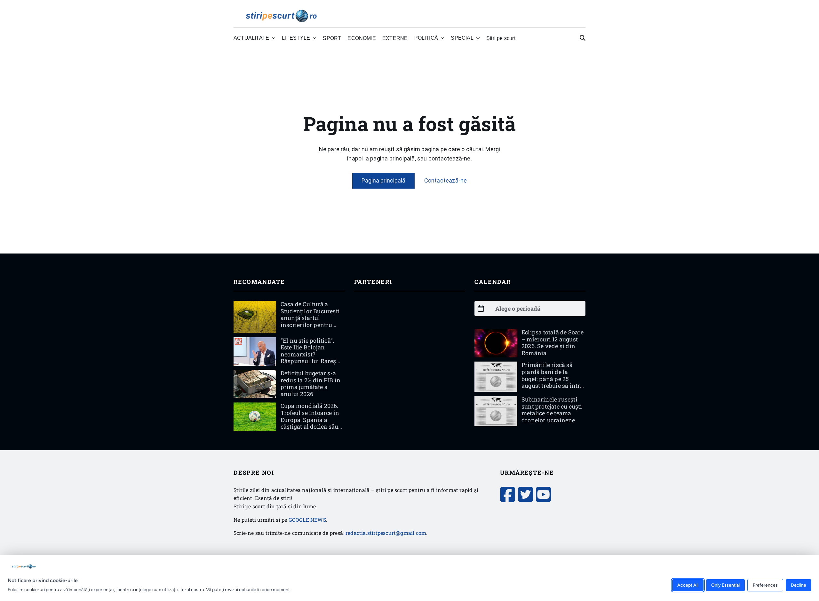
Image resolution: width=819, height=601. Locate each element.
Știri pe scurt (500, 38)
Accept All (687, 585)
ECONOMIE (361, 38)
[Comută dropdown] (273, 38)
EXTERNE (395, 38)
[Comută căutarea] (582, 38)
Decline (798, 585)
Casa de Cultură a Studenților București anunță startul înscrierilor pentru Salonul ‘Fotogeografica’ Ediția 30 (311, 324)
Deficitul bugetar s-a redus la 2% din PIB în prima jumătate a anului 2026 (310, 383)
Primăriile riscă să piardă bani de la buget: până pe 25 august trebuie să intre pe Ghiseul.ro (552, 378)
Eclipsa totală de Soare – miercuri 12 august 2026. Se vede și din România (552, 342)
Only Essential (725, 585)
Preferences (765, 585)
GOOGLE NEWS (307, 519)
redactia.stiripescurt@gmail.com (386, 532)
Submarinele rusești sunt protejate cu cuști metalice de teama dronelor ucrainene (551, 409)
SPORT (332, 38)
